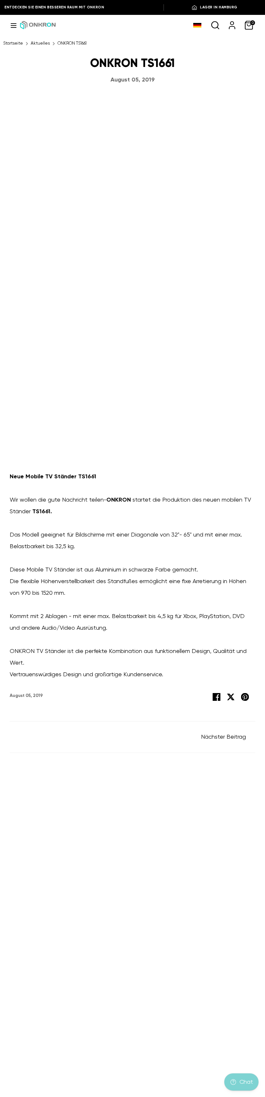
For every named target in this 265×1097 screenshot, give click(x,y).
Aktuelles (40, 43)
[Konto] (232, 24)
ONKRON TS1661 (72, 43)
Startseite (13, 43)
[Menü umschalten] (13, 25)
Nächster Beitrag (224, 737)
